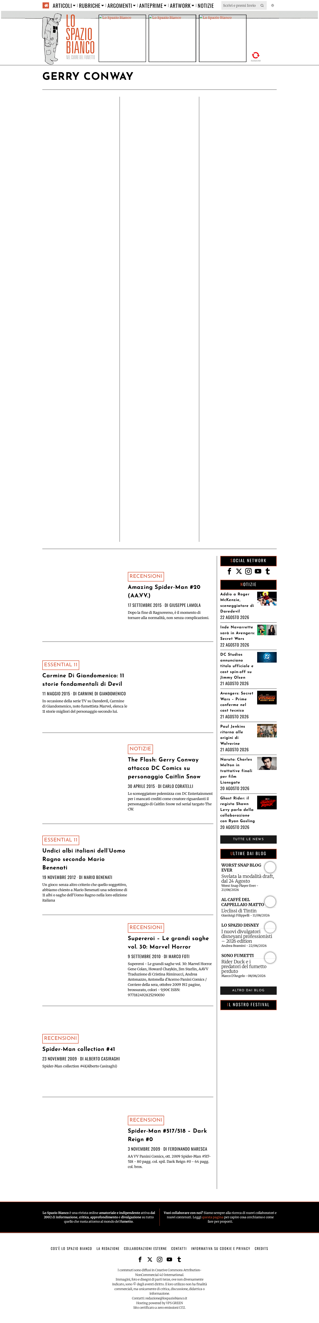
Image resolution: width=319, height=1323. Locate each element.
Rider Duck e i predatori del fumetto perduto (243, 966)
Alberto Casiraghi (102, 1058)
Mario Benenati (98, 877)
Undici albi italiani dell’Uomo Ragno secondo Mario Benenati (83, 859)
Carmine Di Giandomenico (102, 693)
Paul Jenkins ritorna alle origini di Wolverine (232, 735)
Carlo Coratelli (178, 786)
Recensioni (146, 576)
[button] (262, 5)
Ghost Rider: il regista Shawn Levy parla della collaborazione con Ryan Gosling (237, 810)
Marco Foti (179, 956)
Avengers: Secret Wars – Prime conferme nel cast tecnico (236, 702)
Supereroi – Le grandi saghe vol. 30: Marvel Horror (168, 943)
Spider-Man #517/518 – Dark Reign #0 (167, 1135)
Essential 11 (60, 665)
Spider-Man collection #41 (78, 1049)
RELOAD (256, 56)
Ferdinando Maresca (187, 1149)
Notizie (140, 749)
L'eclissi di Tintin (239, 911)
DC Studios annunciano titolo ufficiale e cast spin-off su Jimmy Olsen (237, 666)
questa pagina (213, 1217)
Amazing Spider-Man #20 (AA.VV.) (164, 592)
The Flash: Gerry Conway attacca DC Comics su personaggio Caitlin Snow (164, 768)
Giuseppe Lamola (185, 605)
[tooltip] (229, 571)
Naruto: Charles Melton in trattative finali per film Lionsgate (236, 771)
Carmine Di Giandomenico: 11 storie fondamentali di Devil (83, 680)
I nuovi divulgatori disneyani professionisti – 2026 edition (246, 936)
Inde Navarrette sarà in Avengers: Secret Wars (237, 633)
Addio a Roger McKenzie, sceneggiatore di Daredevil (237, 603)
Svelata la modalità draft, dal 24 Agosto (247, 879)
